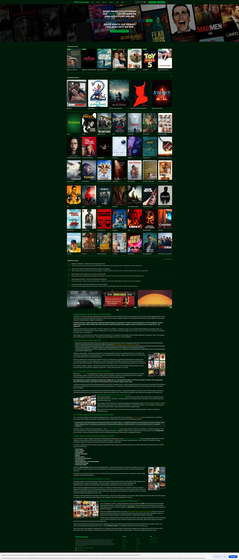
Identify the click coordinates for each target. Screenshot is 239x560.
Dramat (124, 543)
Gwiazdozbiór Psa (101, 134)
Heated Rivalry (131, 253)
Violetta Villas (116, 181)
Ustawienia (216, 556)
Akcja (124, 538)
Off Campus (115, 230)
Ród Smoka (115, 206)
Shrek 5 (68, 134)
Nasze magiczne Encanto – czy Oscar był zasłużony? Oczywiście (89, 279)
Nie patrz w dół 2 (70, 181)
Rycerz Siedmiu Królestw (133, 206)
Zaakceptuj (233, 556)
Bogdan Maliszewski (154, 538)
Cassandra (160, 230)
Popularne (104, 2)
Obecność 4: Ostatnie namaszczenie (139, 108)
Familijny (124, 545)
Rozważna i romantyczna (148, 181)
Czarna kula (115, 157)
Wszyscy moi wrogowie (163, 181)
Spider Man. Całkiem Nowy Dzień (89, 69)
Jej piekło (130, 157)
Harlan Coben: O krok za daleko (165, 253)
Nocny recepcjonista (147, 253)
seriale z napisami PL (113, 429)
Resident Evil (130, 134)
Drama (113, 69)
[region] (119, 556)
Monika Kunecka (153, 540)
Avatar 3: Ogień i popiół (157, 108)
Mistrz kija (69, 253)
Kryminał (138, 540)
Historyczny (125, 548)
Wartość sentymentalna (163, 69)
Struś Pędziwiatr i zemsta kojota (165, 157)
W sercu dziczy (146, 134)
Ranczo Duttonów (147, 230)
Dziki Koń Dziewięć (132, 69)
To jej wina (115, 253)
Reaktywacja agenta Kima (163, 206)
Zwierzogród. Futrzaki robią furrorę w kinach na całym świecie (89, 274)
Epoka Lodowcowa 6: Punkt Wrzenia (105, 181)
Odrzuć (224, 556)
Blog (117, 2)
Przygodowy (138, 543)
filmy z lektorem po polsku (117, 397)
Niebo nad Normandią (102, 69)
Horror (124, 550)
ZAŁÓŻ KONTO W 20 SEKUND (119, 31)
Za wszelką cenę (85, 230)
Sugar (83, 206)
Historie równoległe (162, 134)
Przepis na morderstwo (72, 69)
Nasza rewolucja (131, 181)
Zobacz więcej (168, 259)
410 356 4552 (78, 549)
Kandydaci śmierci (147, 157)
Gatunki (111, 2)
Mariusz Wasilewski (153, 541)
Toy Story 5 (145, 69)
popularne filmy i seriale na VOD (131, 438)
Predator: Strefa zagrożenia (115, 108)
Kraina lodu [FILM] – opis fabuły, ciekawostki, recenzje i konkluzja (89, 284)
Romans (137, 545)
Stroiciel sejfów (85, 181)
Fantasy (124, 546)
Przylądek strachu (101, 230)
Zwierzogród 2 (91, 108)
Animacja (124, 540)
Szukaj (149, 20)
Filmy (92, 2)
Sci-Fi (137, 546)
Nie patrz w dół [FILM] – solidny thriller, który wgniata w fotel (88, 263)
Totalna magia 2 (100, 157)
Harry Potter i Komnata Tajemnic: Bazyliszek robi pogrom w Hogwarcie (91, 269)
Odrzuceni (84, 253)
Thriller (137, 548)
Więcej (122, 2)
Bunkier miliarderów (101, 253)
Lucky (129, 230)
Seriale (97, 2)
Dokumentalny (125, 541)
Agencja (99, 206)
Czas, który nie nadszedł (87, 157)
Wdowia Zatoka (70, 230)
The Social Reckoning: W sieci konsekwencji (76, 157)
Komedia (138, 538)
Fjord (114, 134)
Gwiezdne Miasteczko (147, 206)
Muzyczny (138, 541)
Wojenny (138, 550)
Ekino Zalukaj (82, 539)
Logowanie (152, 2)
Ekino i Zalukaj (83, 373)
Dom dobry (69, 108)
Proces (83, 134)
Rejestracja (161, 2)
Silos (68, 206)
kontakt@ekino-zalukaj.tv (81, 550)
